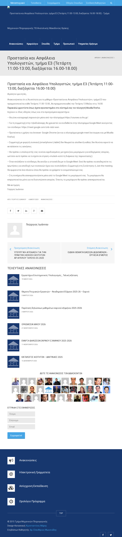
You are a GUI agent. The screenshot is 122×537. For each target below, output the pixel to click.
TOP (61, 513)
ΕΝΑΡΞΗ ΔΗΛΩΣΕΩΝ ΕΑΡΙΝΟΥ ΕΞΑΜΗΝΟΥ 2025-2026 (47, 341)
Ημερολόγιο (32, 44)
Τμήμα (57, 44)
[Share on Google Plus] (34, 211)
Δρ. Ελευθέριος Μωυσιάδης (43, 530)
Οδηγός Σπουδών (74, 3)
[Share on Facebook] (10, 211)
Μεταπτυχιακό (18, 3)
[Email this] (42, 211)
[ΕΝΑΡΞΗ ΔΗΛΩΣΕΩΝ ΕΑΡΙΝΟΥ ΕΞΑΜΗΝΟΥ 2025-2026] (13, 345)
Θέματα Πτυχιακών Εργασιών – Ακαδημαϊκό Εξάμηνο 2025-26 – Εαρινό (55, 291)
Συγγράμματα (53, 3)
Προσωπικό (69, 44)
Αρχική (97, 58)
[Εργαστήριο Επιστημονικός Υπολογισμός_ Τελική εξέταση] (13, 280)
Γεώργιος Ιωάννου (37, 224)
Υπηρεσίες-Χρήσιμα (87, 44)
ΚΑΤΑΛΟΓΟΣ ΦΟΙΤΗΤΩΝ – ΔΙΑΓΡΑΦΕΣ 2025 (42, 357)
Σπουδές (46, 44)
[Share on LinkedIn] (26, 211)
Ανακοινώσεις (16, 44)
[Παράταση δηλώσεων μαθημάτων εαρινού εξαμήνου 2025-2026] (13, 313)
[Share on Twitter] (18, 211)
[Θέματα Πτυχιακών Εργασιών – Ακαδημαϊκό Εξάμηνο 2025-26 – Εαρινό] (13, 296)
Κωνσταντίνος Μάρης (36, 526)
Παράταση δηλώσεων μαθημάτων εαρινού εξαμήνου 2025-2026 (52, 308)
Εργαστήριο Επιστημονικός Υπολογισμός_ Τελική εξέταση (50, 275)
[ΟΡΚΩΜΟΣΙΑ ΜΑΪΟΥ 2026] (13, 329)
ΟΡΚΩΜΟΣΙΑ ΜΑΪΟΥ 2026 (34, 324)
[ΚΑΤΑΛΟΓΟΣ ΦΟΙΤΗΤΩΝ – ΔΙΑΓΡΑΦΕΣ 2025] (13, 362)
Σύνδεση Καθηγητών (96, 3)
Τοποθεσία (36, 3)
